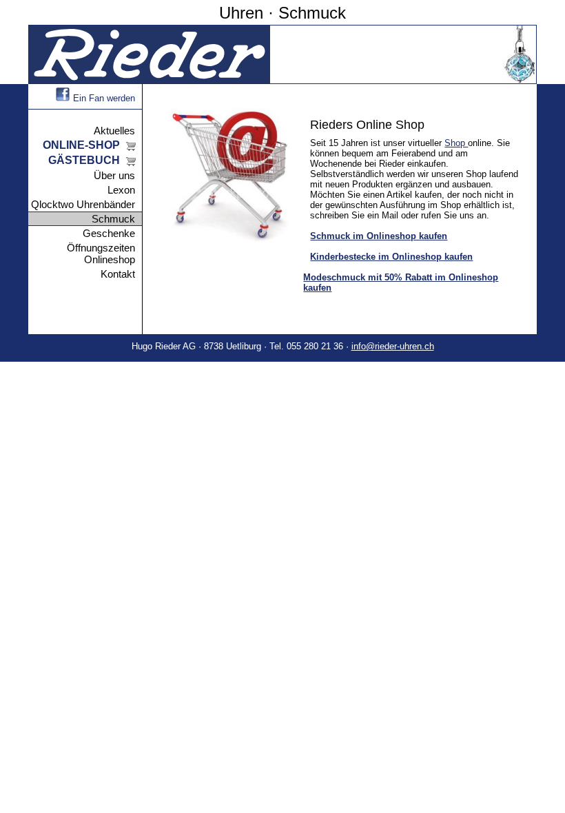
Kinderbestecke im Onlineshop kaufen (391, 256)
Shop (456, 143)
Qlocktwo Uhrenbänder (83, 204)
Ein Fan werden (104, 98)
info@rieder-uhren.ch (392, 346)
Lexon (121, 190)
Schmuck (113, 219)
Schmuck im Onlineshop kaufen (378, 236)
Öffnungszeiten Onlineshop (101, 253)
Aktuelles (114, 130)
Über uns (114, 175)
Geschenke (109, 233)
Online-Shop (81, 145)
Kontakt (118, 274)
